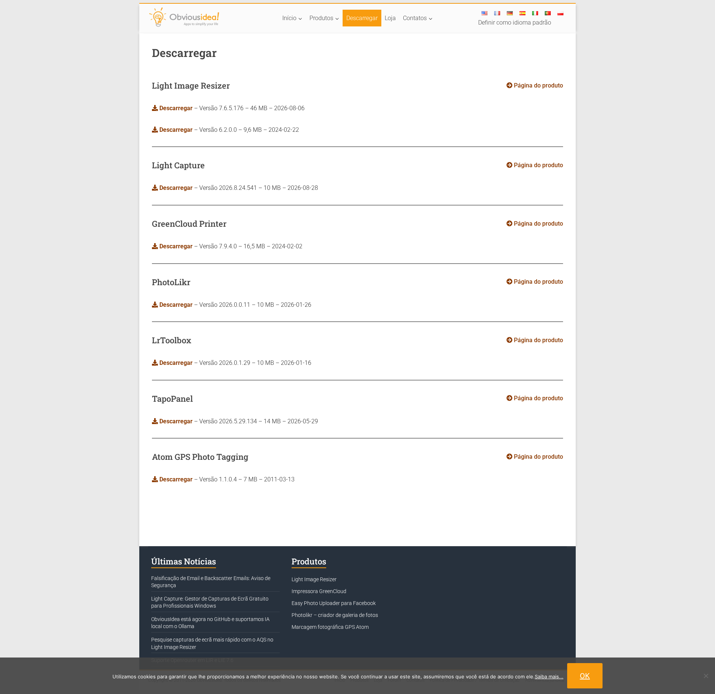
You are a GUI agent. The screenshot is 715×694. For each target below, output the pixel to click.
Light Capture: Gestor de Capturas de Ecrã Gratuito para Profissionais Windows (209, 602)
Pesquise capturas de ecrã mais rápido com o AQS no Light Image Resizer (212, 643)
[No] (705, 675)
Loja (390, 18)
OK (585, 675)
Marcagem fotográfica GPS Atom (330, 627)
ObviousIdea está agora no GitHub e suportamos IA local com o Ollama (210, 623)
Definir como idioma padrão (514, 22)
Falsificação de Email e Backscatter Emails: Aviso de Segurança (210, 582)
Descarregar (362, 18)
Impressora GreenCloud (319, 591)
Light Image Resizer (314, 579)
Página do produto (537, 85)
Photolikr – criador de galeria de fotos (335, 615)
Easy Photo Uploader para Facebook (334, 603)
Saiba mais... (549, 676)
